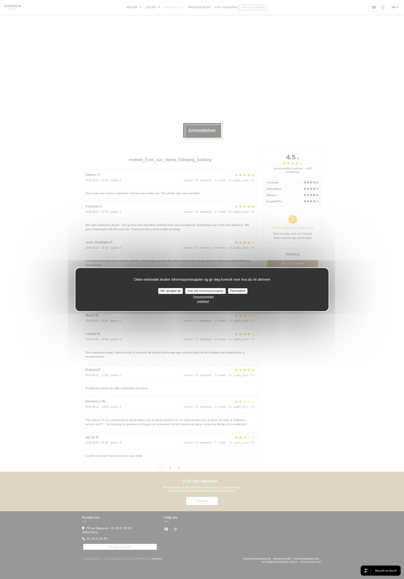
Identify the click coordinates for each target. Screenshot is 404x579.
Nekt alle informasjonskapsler (205, 290)
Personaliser (237, 290)
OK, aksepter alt (171, 290)
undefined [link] (203, 301)
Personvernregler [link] (203, 296)
